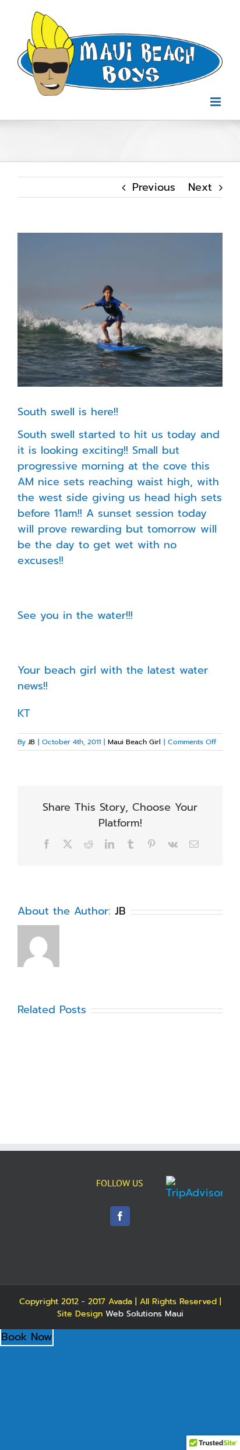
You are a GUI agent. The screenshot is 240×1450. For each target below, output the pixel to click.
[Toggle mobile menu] (216, 102)
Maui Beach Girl (134, 742)
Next (200, 187)
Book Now (26, 1337)
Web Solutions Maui (144, 1314)
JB (31, 742)
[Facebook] (120, 1216)
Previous (153, 187)
